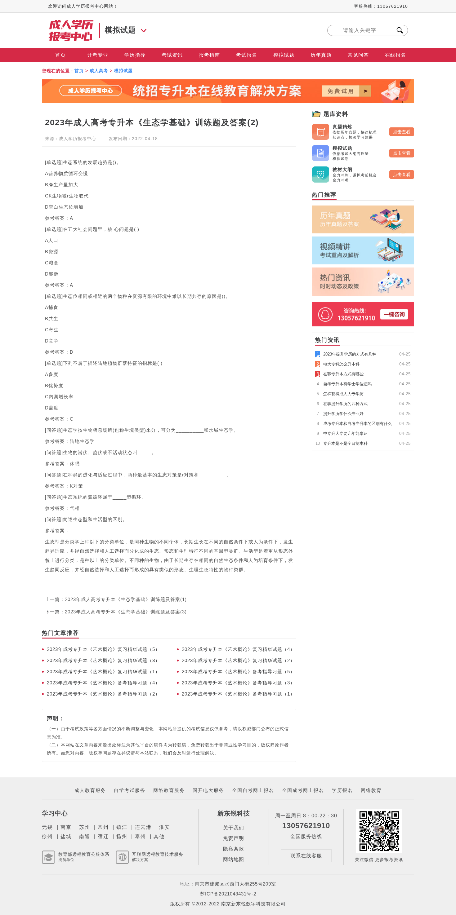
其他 (159, 836)
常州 (103, 827)
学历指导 (134, 55)
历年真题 (321, 55)
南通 (84, 836)
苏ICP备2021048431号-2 (228, 893)
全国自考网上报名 (253, 790)
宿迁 (103, 836)
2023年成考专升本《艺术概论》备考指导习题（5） (238, 671)
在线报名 (395, 55)
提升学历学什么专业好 (340, 413)
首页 (60, 55)
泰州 (140, 836)
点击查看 (401, 131)
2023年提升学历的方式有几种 (346, 354)
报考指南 (209, 55)
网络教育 (371, 790)
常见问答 (358, 55)
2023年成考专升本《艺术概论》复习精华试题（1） (103, 671)
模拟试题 (283, 55)
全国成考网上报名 (303, 790)
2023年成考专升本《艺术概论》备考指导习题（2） (103, 693)
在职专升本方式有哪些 (340, 374)
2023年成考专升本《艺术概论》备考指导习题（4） (103, 682)
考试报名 (246, 55)
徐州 (47, 836)
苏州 (84, 827)
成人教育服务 (90, 790)
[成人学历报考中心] (71, 22)
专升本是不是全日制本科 (341, 443)
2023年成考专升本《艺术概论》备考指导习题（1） (238, 693)
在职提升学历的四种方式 (342, 403)
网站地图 (233, 859)
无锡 (47, 827)
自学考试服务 (129, 790)
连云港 (143, 827)
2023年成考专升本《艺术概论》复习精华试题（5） (103, 649)
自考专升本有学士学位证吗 (344, 384)
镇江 (121, 827)
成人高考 (99, 70)
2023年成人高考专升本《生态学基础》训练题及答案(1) (126, 599)
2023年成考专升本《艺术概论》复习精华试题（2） (238, 660)
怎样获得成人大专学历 (340, 393)
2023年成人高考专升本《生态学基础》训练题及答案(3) (126, 611)
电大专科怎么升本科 (338, 364)
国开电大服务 (208, 790)
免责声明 (233, 838)
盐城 (66, 836)
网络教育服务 (169, 790)
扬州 (121, 836)
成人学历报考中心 (77, 138)
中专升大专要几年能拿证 (342, 433)
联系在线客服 (306, 855)
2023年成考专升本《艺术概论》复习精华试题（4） (238, 649)
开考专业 (97, 55)
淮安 (164, 827)
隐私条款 (233, 848)
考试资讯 (172, 55)
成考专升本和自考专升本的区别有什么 (354, 423)
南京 (66, 827)
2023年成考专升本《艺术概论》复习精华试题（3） (103, 660)
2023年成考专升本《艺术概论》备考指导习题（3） (238, 682)
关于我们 (233, 827)
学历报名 (342, 790)
